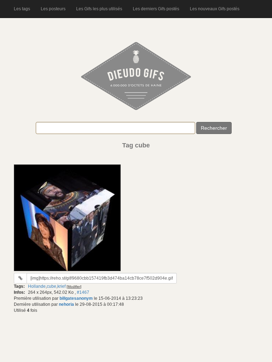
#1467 (83, 292)
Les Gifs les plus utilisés (99, 8)
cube (51, 286)
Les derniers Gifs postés (156, 8)
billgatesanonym (76, 298)
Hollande (37, 286)
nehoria (66, 304)
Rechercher (214, 128)
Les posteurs (53, 8)
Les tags (22, 8)
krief (61, 286)
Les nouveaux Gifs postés (214, 8)
